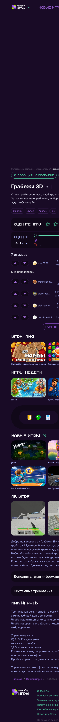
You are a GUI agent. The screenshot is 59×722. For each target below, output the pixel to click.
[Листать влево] (11, 518)
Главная (17, 679)
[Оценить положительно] (15, 263)
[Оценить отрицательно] (25, 263)
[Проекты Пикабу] (29, 7)
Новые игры (25, 435)
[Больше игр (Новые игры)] (44, 435)
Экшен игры (34, 679)
